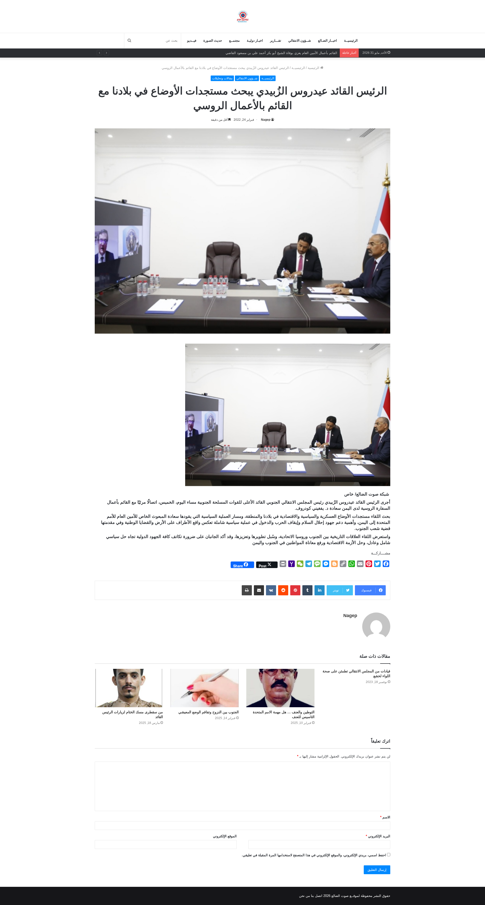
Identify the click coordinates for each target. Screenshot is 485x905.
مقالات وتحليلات (222, 78)
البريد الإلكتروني (378, 836)
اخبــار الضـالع (327, 40)
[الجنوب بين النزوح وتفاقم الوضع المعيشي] (205, 688)
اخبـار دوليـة (255, 40)
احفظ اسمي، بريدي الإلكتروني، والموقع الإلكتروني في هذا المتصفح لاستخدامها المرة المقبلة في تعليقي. (314, 855)
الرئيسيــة (351, 40)
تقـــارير (275, 40)
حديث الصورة (212, 40)
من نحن (304, 896)
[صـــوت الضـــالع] (242, 16)
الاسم (385, 817)
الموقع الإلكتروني (225, 836)
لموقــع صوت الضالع (345, 896)
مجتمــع (234, 40)
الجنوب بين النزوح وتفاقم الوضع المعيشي (208, 712)
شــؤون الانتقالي (299, 40)
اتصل (318, 896)
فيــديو (191, 40)
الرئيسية (314, 68)
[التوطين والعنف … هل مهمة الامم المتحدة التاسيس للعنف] (280, 688)
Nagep (265, 119)
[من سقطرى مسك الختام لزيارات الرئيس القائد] (129, 688)
